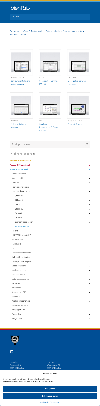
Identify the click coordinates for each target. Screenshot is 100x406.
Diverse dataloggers (21, 187)
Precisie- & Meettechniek (20, 161)
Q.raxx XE (18, 213)
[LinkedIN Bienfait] (11, 351)
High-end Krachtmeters (21, 257)
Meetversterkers (18, 275)
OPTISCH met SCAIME (22, 235)
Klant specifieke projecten (22, 261)
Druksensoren (17, 240)
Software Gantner (22, 226)
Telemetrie (16, 297)
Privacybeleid (54, 402)
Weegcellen (16, 314)
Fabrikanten (16, 244)
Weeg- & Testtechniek (32, 31)
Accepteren (50, 389)
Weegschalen (17, 318)
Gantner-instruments (72, 31)
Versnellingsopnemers (20, 305)
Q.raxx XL (18, 218)
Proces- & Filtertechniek (20, 165)
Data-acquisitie (53, 31)
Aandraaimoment (19, 174)
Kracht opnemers (19, 270)
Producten (14, 31)
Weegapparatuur (18, 310)
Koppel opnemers (19, 266)
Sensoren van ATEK (19, 292)
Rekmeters (16, 283)
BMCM (16, 182)
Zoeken (86, 144)
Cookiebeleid (44, 402)
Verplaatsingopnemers (21, 301)
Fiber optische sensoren (21, 253)
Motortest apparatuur (20, 279)
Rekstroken (16, 288)
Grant (15, 231)
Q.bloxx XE (19, 196)
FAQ (13, 248)
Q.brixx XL (19, 209)
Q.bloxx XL (19, 200)
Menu (18, 17)
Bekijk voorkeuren (50, 396)
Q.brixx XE (19, 204)
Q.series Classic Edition (24, 222)
